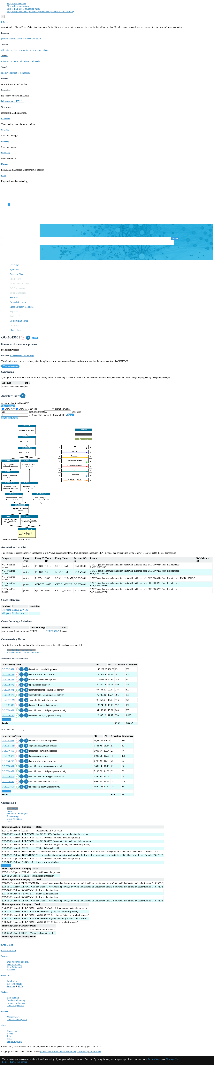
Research (11, 215)
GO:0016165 (8, 715)
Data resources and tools (18, 962)
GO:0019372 (8, 684)
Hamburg (5, 141)
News (9, 1039)
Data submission (14, 964)
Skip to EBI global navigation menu (23, 9)
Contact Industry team (17, 1019)
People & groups (14, 1041)
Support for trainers (16, 1003)
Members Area (14, 1017)
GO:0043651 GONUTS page (22, 355)
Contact (10, 253)
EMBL (5, 22)
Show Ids (23, 409)
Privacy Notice (155, 1059)
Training (11, 212)
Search (175, 238)
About (3, 1025)
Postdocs (11, 986)
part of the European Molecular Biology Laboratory (64, 1051)
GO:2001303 (8, 705)
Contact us (12, 1031)
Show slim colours (41, 415)
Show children (60, 415)
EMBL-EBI (12, 220)
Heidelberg (5, 153)
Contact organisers (15, 1005)
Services (11, 217)
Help (9, 251)
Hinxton (4, 164)
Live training (13, 997)
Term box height (36, 411)
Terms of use (95, 1051)
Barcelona (5, 118)
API (9, 256)
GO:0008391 (8, 690)
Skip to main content (16, 3)
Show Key (9, 409)
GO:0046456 (8, 679)
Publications (12, 981)
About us (11, 210)
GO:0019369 (8, 781)
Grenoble (5, 130)
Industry (4, 1011)
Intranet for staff (8, 950)
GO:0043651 (8, 669)
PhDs (20, 986)
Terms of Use (172, 1059)
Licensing (11, 969)
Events (10, 1033)
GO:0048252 (8, 674)
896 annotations (10, 366)
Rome (3, 175)
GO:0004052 (8, 710)
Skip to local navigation (18, 6)
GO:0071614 (8, 786)
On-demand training (16, 1000)
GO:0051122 (8, 700)
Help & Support (14, 967)
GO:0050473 (8, 695)
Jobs (9, 1036)
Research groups (14, 983)
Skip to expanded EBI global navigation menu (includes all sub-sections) (40, 11)
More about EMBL (12, 101)
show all (6, 720)
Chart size (33, 409)
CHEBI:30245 (52, 631)
